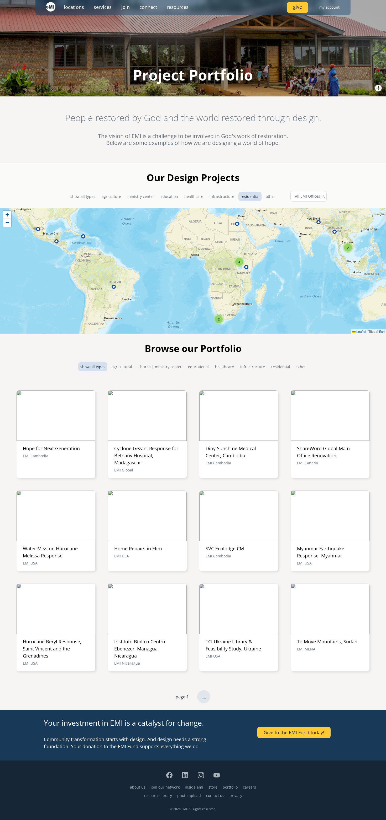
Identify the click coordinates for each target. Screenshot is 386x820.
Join (125, 7)
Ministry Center (140, 196)
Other (270, 196)
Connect (148, 7)
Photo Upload (189, 795)
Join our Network (165, 787)
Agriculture (111, 196)
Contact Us (215, 795)
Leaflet (361, 331)
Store (212, 787)
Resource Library (158, 795)
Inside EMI (194, 787)
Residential (250, 196)
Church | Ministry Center (160, 366)
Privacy (235, 795)
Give (297, 7)
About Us (137, 787)
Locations (74, 7)
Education (169, 196)
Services (103, 7)
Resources (178, 7)
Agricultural (122, 366)
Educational (198, 366)
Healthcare (193, 196)
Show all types (82, 196)
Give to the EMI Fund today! (294, 732)
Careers (249, 787)
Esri (382, 331)
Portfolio (230, 787)
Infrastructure (222, 196)
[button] (218, 319)
